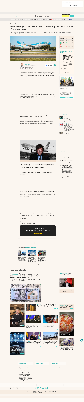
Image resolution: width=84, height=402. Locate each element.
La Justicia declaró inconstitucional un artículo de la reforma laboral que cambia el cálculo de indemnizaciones (68, 57)
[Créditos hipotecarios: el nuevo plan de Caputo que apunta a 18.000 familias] (33, 319)
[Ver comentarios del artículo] (31, 69)
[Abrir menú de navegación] (10, 16)
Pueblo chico (63, 88)
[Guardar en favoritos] (55, 65)
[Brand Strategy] (40, 392)
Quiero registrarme (38, 233)
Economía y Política (18, 21)
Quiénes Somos (43, 395)
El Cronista (12, 21)
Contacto (18, 395)
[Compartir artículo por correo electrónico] (29, 69)
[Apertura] (29, 392)
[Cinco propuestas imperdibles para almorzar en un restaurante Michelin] (67, 324)
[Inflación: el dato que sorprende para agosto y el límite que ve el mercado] (50, 319)
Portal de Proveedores (53, 395)
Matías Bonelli (27, 64)
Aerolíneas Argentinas (26, 21)
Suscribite (35, 395)
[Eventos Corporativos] (35, 392)
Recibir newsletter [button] (67, 97)
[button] (81, 340)
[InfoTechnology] (53, 392)
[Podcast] (46, 392)
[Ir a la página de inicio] (15, 16)
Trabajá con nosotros (64, 395)
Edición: (70, 13)
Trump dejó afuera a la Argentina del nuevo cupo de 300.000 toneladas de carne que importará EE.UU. (67, 63)
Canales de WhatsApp (27, 395)
